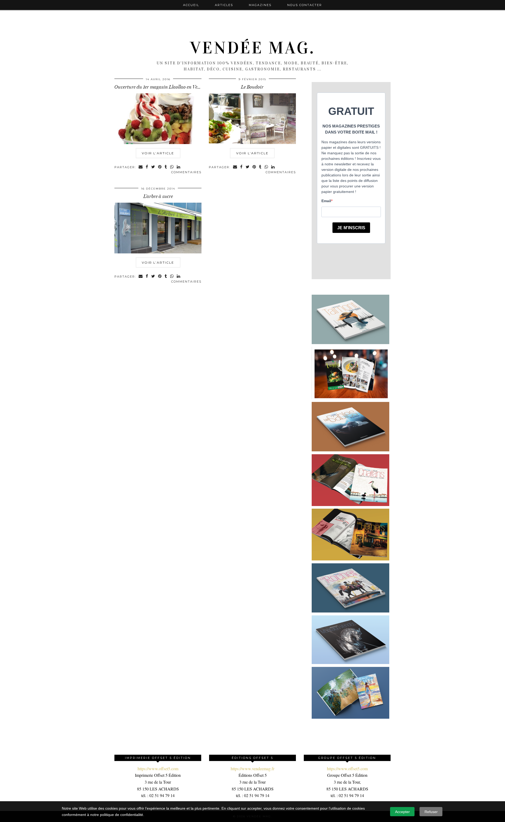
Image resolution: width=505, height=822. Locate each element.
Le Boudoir (252, 87)
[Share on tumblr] (166, 167)
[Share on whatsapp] (172, 167)
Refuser (431, 812)
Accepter (402, 812)
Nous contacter (304, 5)
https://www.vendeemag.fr (252, 768)
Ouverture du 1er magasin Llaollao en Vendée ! (161, 87)
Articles (224, 5)
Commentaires (186, 172)
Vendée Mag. (252, 48)
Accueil (191, 5)
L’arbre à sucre (158, 196)
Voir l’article (158, 153)
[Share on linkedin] (178, 167)
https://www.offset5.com (158, 768)
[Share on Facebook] (147, 167)
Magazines (260, 5)
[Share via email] (140, 167)
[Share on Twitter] (153, 167)
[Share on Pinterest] (160, 167)
